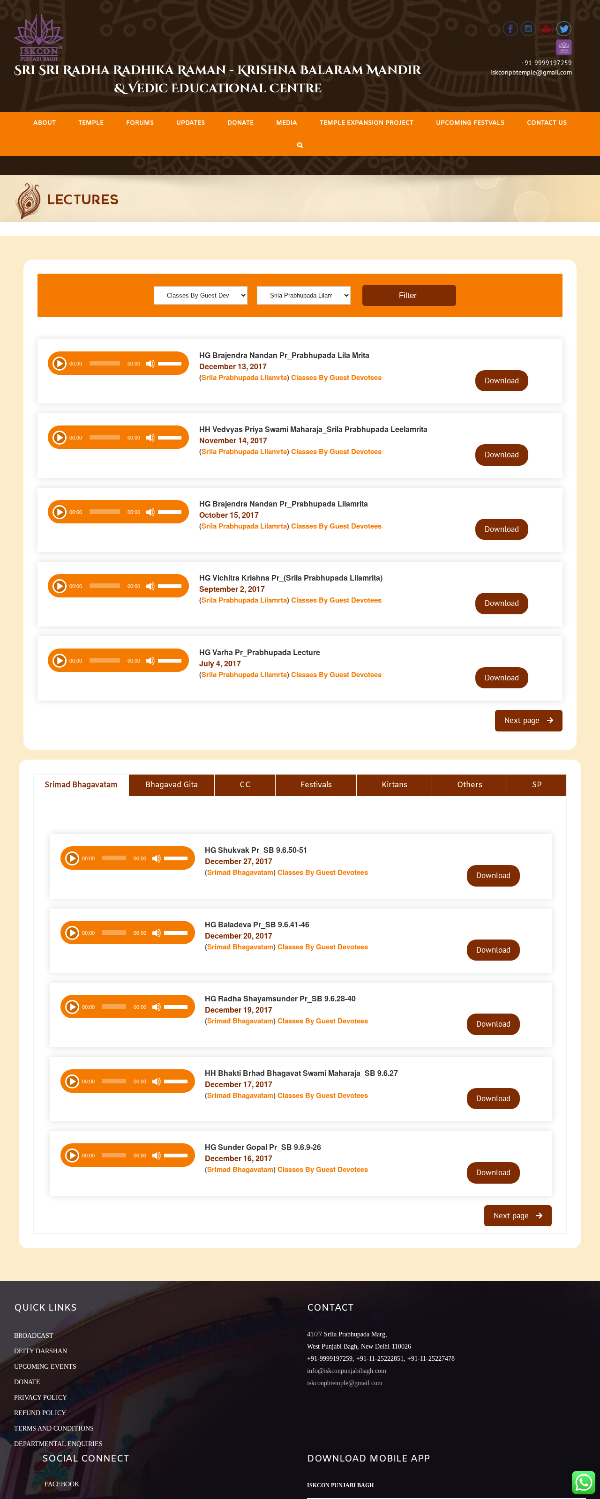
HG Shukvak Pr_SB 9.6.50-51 (256, 849)
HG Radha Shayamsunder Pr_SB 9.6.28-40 (280, 998)
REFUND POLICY (40, 1413)
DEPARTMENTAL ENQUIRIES (58, 1443)
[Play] (58, 362)
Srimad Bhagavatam (240, 872)
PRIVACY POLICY (40, 1397)
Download (502, 380)
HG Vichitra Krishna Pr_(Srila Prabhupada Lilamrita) (290, 577)
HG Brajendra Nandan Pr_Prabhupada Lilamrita (283, 503)
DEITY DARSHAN (40, 1351)
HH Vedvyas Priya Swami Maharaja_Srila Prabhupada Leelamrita (313, 429)
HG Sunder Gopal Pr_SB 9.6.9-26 (263, 1146)
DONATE (27, 1382)
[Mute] (150, 363)
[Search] (300, 145)
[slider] (171, 364)
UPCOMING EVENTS (45, 1366)
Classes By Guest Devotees (336, 377)
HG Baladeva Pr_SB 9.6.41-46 (257, 924)
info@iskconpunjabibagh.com (346, 1370)
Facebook (62, 1484)
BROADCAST (33, 1335)
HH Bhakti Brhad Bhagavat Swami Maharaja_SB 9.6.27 (301, 1072)
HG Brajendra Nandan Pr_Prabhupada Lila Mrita (284, 355)
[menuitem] (44, 123)
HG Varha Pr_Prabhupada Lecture (259, 652)
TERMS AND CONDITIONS (54, 1428)
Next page (523, 720)
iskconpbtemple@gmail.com (531, 72)
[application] (118, 363)
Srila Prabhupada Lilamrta (244, 377)
